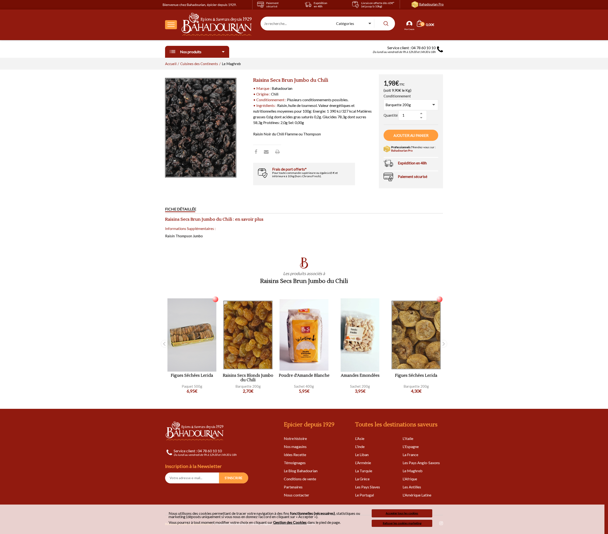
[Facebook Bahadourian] (256, 151)
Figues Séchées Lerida (192, 375)
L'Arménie (363, 462)
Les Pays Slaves (367, 487)
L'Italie (408, 438)
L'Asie (359, 438)
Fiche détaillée (180, 209)
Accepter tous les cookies (402, 513)
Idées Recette (295, 454)
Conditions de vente (300, 479)
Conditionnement (397, 96)
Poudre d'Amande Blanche (304, 375)
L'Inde (360, 446)
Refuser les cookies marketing (402, 523)
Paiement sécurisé (412, 176)
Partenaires (293, 487)
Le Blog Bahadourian (301, 470)
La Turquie (363, 470)
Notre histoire (295, 438)
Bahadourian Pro (431, 4)
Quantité (391, 115)
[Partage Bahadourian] (266, 151)
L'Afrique (410, 479)
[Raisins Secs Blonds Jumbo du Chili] (247, 335)
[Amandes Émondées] (360, 335)
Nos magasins (295, 446)
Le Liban (362, 454)
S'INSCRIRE (233, 478)
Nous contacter (296, 495)
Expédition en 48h (412, 163)
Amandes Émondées (360, 375)
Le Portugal (364, 495)
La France (410, 454)
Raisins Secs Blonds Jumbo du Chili (248, 377)
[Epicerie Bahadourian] (217, 25)
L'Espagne (411, 446)
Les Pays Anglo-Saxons (421, 462)
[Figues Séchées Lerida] (191, 335)
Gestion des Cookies (290, 522)
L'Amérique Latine (417, 495)
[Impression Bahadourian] (277, 151)
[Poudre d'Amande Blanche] (304, 335)
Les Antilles (412, 487)
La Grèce (362, 479)
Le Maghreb (413, 470)
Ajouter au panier (411, 135)
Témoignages (295, 462)
